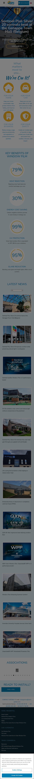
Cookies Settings (17, 770)
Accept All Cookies (17, 775)
